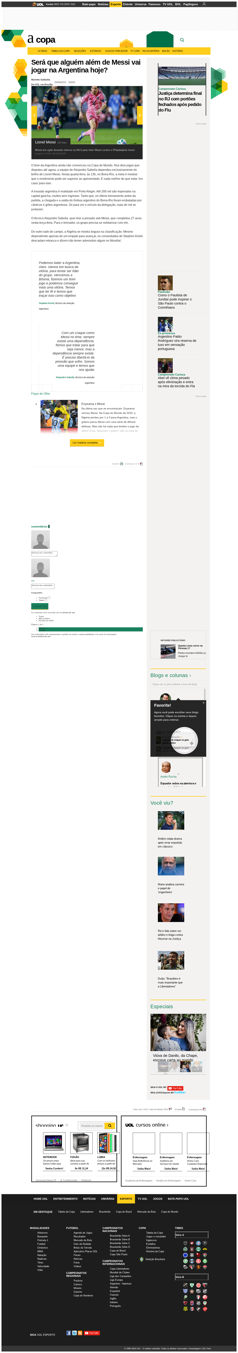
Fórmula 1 (42, 1240)
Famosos (154, 4)
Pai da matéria (151, 51)
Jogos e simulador (156, 1236)
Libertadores (87, 1211)
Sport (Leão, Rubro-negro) (198, 1267)
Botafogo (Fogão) (205, 1243)
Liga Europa (116, 1279)
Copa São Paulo (118, 1254)
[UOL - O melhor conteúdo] (37, 5)
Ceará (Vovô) (205, 1291)
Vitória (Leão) (205, 1267)
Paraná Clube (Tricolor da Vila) (192, 1303)
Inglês (113, 1298)
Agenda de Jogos (83, 1232)
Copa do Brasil (124, 1211)
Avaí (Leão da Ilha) (185, 1291)
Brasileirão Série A (120, 1235)
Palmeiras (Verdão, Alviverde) (205, 1261)
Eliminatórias (153, 1247)
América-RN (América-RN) (198, 1285)
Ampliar (131, 90)
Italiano (114, 1302)
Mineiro (77, 1288)
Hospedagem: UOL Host (200, 1348)
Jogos (157, 1198)
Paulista (78, 1280)
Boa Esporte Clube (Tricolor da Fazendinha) (192, 1291)
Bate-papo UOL (178, 1198)
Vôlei (40, 1270)
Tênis (40, 1262)
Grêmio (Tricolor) (192, 1261)
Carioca (78, 1284)
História (177, 51)
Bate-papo (89, 4)
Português (115, 1306)
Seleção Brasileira (155, 1259)
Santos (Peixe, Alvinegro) (185, 1267)
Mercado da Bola (146, 1211)
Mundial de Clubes (120, 1272)
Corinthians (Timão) (192, 1249)
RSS (80, 1333)
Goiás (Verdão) (185, 1261)
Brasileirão (104, 1211)
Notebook (86, 1180)
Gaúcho (78, 1291)
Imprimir (115, 464)
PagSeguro (190, 4)
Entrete (128, 4)
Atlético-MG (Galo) (185, 1243)
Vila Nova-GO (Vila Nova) (205, 1309)
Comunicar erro (132, 464)
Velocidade (43, 1266)
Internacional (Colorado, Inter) (198, 1261)
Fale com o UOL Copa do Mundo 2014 (150, 1109)
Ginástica (42, 1247)
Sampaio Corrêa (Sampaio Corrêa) (185, 1309)
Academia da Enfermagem (138, 1180)
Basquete (42, 1236)
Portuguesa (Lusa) (205, 1303)
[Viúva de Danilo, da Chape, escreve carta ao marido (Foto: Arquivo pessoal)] (185, 1071)
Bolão (166, 51)
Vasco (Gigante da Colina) (198, 1309)
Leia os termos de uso (40, 636)
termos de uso (69, 612)
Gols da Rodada (82, 1244)
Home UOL (41, 1198)
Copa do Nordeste (83, 1295)
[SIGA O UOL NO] (175, 1090)
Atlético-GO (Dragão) (205, 1285)
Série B (180, 1277)
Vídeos (77, 1266)
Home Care (190, 1180)
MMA (40, 1251)
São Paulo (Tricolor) (192, 1267)
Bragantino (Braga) (198, 1291)
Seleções (80, 51)
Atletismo (42, 1232)
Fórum (77, 1255)
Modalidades (39, 1228)
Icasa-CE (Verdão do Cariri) (192, 1297)
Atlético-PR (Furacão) (192, 1243)
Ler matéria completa (85, 442)
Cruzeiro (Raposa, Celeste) (185, 1255)
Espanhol (115, 1291)
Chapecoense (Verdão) (185, 1249)
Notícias (103, 4)
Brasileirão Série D (120, 1247)
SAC (73, 4)
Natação (41, 1255)
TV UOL (168, 4)
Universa (140, 4)
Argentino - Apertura (120, 1283)
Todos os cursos (194, 1123)
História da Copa (155, 1251)
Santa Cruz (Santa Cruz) (192, 1309)
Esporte (116, 4)
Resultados (80, 1236)
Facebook (43, 598)
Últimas (42, 51)
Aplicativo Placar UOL (85, 1251)
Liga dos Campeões (120, 1276)
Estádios (95, 51)
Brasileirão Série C (120, 1243)
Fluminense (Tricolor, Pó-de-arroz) (205, 1255)
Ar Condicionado (68, 1180)
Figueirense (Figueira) (192, 1255)
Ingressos (151, 1240)
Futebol (41, 1244)
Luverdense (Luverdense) (185, 1297)
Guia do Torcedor (116, 51)
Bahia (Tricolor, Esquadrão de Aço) (198, 1243)
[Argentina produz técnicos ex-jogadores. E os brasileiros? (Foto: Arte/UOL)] (196, 1071)
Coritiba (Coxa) (198, 1249)
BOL (178, 4)
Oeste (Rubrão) (185, 1303)
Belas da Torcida (83, 1247)
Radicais (42, 1258)
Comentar (39, 606)
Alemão (114, 1287)
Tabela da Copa (60, 51)
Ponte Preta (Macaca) (198, 1303)
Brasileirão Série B (120, 1239)
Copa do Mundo (169, 1211)
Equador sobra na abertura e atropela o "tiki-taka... (178, 785)
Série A (180, 1235)
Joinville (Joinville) (198, 1297)
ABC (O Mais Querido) (185, 1285)
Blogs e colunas (169, 675)
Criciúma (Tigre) (205, 1249)
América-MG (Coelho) (192, 1285)
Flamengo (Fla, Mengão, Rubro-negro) (198, 1255)
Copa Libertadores (119, 1268)
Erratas (178, 1109)
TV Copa (135, 51)
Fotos (77, 1262)
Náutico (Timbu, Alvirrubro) (205, 1297)
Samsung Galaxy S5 (46, 1180)
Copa (45, 39)
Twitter (41, 600)
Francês (114, 1294)
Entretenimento (65, 1198)
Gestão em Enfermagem (168, 1180)
